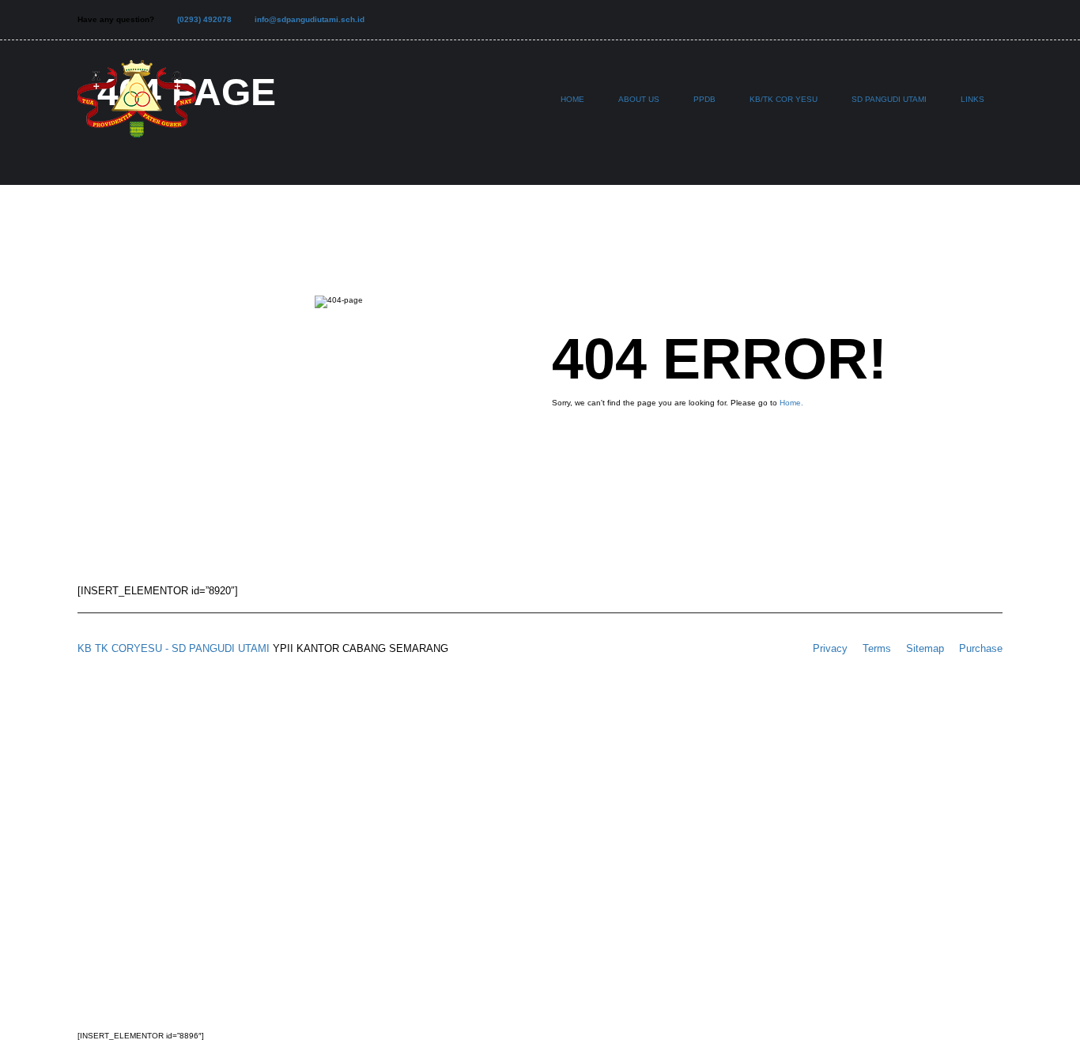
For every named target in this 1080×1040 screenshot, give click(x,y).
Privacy (830, 648)
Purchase (981, 648)
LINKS (972, 99)
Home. (791, 402)
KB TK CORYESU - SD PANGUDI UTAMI (173, 648)
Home (572, 99)
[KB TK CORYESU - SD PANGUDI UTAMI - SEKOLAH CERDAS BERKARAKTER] (136, 106)
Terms (877, 648)
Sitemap (925, 648)
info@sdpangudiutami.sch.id (309, 19)
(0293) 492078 (204, 19)
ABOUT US (638, 99)
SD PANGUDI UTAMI (889, 99)
